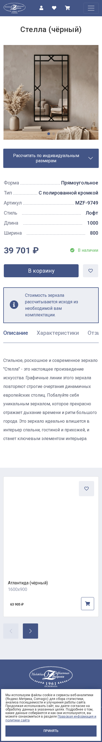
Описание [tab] (15, 333)
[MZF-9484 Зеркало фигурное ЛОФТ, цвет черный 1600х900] (51, 524)
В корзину (41, 270)
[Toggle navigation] (91, 8)
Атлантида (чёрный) (28, 582)
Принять (51, 731)
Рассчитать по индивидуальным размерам (46, 158)
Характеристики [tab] (58, 333)
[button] (30, 631)
